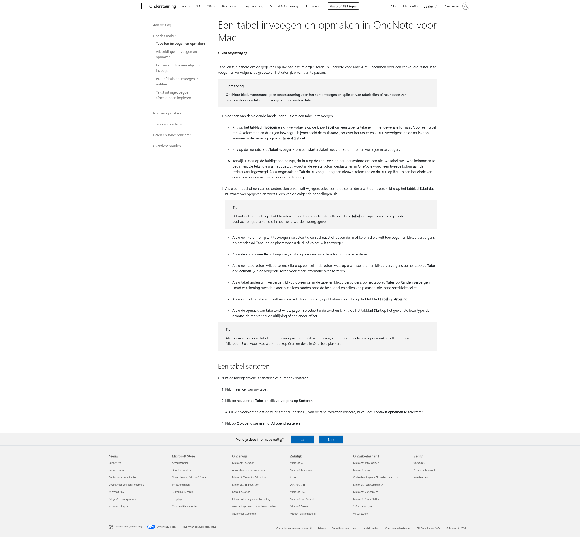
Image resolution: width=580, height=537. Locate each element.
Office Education (241, 491)
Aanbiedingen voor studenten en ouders (254, 506)
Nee (331, 439)
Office (211, 6)
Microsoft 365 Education (245, 484)
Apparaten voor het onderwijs (248, 470)
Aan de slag (162, 24)
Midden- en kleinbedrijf (303, 513)
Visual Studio (360, 513)
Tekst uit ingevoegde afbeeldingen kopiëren (173, 95)
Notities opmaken (167, 113)
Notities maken (165, 35)
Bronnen (311, 6)
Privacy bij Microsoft (424, 470)
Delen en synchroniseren (172, 134)
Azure (293, 477)
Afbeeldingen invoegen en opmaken (176, 54)
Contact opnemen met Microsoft (294, 528)
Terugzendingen (181, 484)
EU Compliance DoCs (428, 528)
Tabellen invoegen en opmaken (180, 43)
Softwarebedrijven (363, 506)
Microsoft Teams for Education (249, 477)
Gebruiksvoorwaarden (344, 528)
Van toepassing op (234, 53)
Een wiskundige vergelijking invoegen (178, 68)
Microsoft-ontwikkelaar (366, 462)
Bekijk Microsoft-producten (123, 499)
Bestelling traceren (182, 491)
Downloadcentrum (182, 470)
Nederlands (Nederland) (129, 526)
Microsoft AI (296, 462)
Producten (229, 6)
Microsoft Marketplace (365, 491)
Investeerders (420, 477)
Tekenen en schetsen (169, 123)
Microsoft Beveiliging (301, 470)
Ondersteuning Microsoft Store (189, 477)
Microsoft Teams (299, 506)
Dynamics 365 (297, 484)
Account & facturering (283, 6)
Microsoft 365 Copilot (302, 499)
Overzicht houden (167, 145)
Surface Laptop (117, 470)
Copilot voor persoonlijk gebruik (126, 484)
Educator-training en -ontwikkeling (251, 499)
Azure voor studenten (244, 513)
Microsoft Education (243, 462)
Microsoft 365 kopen (343, 6)
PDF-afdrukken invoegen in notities (177, 81)
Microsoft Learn (361, 470)
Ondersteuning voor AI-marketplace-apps (376, 477)
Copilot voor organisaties (122, 477)
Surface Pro (115, 462)
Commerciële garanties (185, 506)
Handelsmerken (370, 528)
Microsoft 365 (191, 6)
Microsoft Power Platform (367, 499)
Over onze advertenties (398, 528)
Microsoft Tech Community (368, 484)
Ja (302, 439)
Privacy (322, 528)
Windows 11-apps (118, 506)
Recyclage (177, 499)
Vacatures (419, 462)
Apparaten (253, 6)
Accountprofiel (180, 462)
